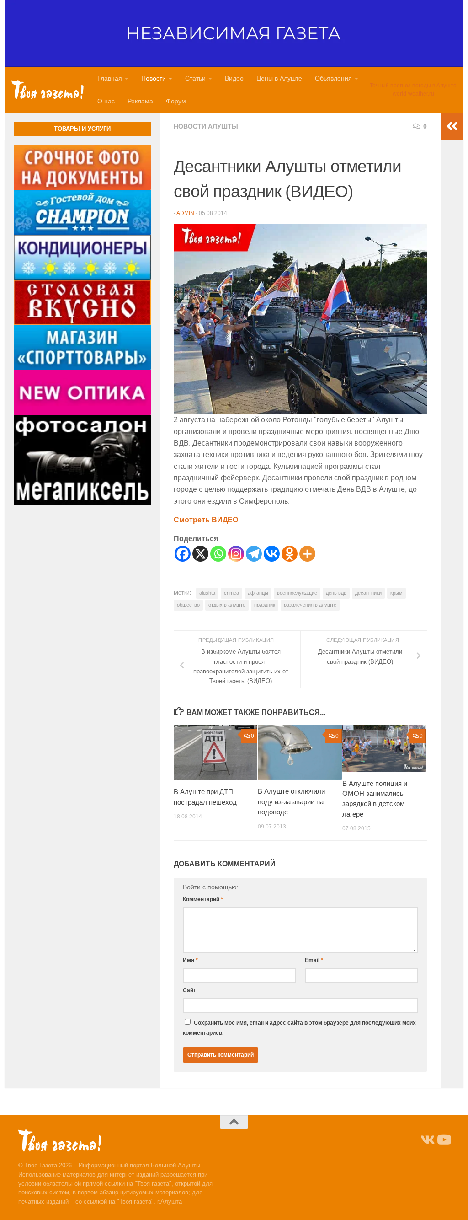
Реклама (140, 101)
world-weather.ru (413, 94)
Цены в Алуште (279, 78)
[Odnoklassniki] (290, 554)
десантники (368, 593)
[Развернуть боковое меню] (452, 126)
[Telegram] (254, 554)
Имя (190, 960)
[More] (307, 554)
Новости (153, 78)
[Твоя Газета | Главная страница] (47, 89)
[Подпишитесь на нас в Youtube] (443, 1140)
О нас (106, 101)
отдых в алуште (226, 604)
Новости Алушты (206, 126)
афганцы (258, 593)
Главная (109, 78)
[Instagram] (236, 554)
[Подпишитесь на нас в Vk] (426, 1140)
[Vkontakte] (272, 554)
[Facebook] (183, 554)
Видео (234, 78)
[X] (200, 554)
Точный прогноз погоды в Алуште (413, 85)
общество (188, 604)
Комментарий (203, 899)
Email (314, 960)
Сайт (189, 990)
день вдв (336, 593)
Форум (176, 101)
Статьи (195, 78)
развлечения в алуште (310, 604)
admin (185, 213)
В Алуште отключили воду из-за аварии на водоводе (291, 801)
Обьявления (333, 78)
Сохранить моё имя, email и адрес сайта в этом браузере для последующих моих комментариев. (299, 1028)
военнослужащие (297, 593)
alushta (207, 593)
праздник (264, 604)
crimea (231, 593)
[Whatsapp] (218, 554)
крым (396, 593)
